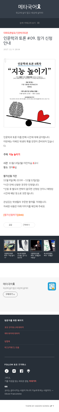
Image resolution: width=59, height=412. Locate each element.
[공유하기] (15, 225)
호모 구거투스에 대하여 (14, 327)
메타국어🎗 (29, 7)
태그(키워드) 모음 (12, 347)
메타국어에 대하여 (12, 333)
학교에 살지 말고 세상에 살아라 (15, 288)
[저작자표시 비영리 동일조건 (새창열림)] (39, 225)
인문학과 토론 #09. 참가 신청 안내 (27, 40)
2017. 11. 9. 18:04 (11, 49)
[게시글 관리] (19, 225)
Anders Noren (42, 406)
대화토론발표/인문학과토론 (15, 33)
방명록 (7, 341)
